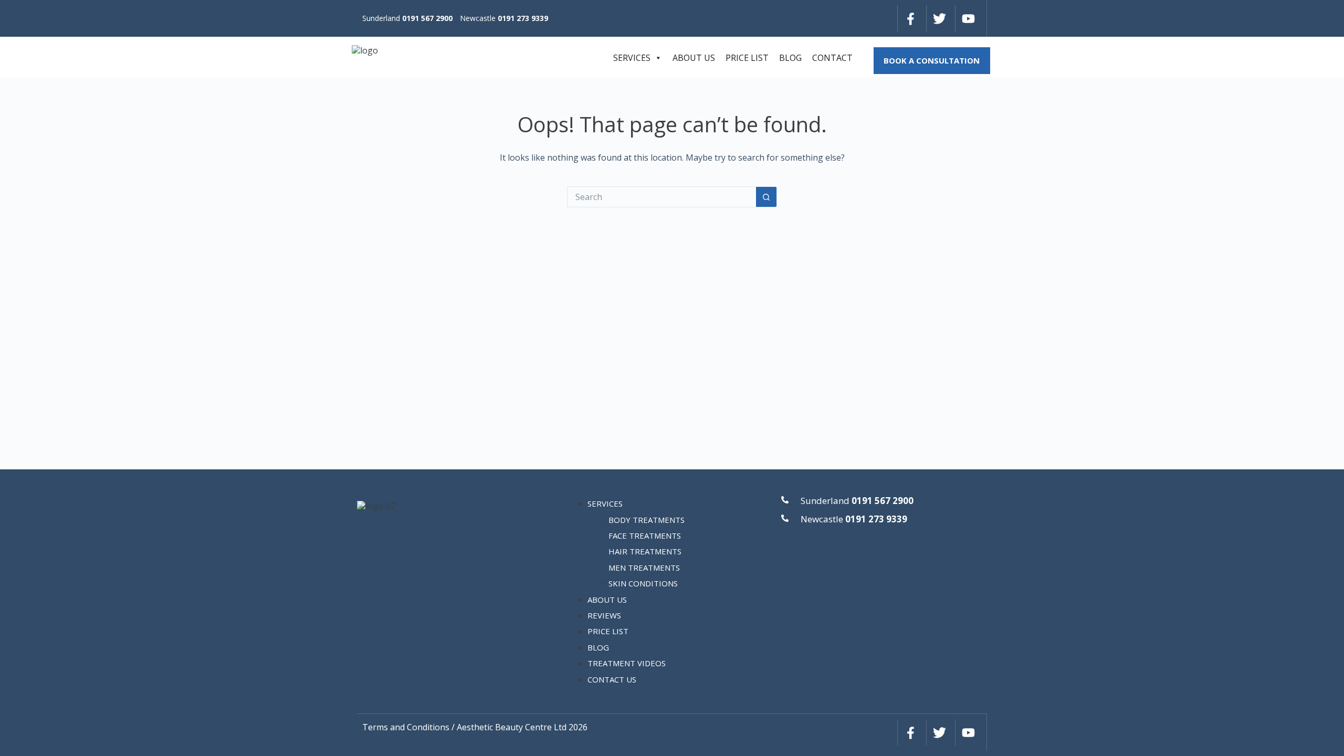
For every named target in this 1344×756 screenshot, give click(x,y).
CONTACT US (611, 679)
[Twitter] (939, 18)
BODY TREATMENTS (646, 519)
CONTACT (832, 58)
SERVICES (631, 58)
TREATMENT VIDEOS (626, 663)
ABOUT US (694, 58)
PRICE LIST (747, 58)
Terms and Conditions (405, 727)
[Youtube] (968, 18)
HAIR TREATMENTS (644, 551)
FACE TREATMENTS (644, 535)
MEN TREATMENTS (644, 567)
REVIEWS (604, 615)
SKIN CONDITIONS (643, 583)
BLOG (790, 58)
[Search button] (766, 196)
